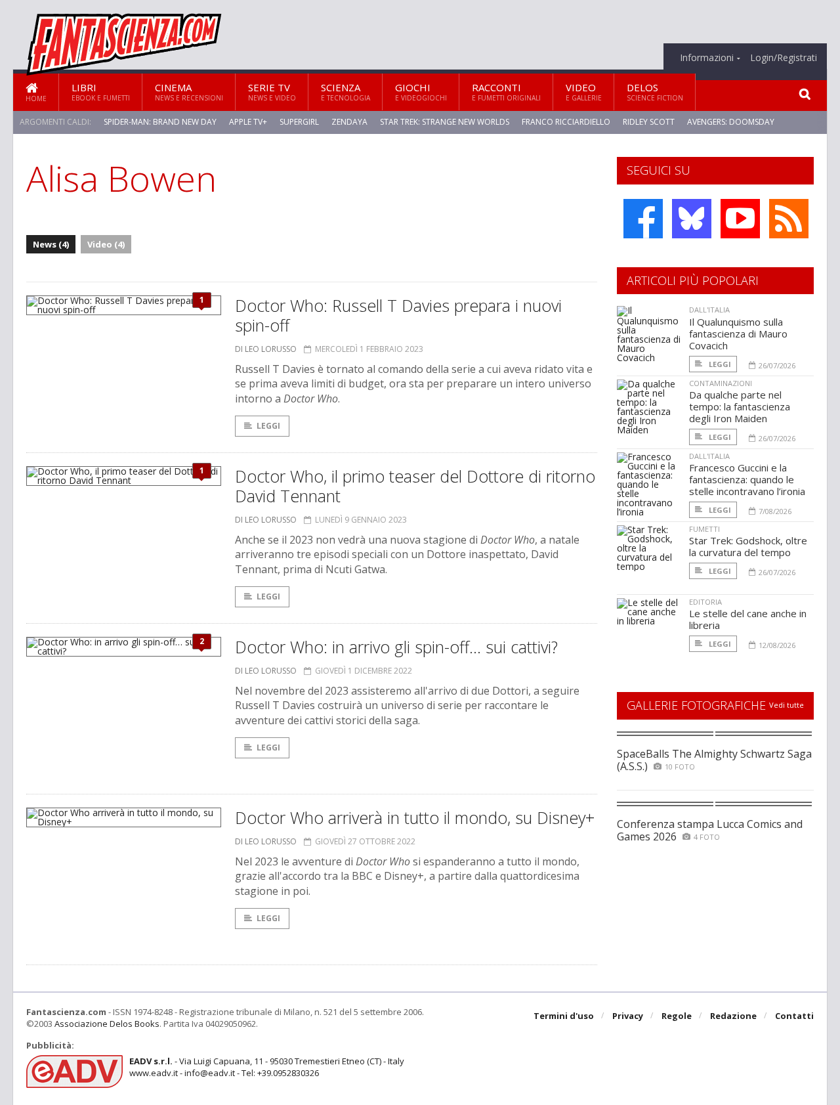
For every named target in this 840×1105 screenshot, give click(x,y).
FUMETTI (704, 528)
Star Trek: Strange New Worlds (444, 121)
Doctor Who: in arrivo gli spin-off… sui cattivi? (396, 647)
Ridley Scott (649, 121)
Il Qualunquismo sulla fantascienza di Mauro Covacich (738, 333)
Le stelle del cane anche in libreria (748, 619)
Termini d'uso (564, 1016)
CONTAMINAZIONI (720, 383)
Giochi (421, 91)
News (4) (51, 244)
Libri (101, 91)
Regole (677, 1016)
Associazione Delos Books (106, 1023)
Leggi (268, 425)
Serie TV (272, 91)
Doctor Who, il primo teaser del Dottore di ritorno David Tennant (415, 486)
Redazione (733, 1016)
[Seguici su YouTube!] (740, 218)
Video (584, 91)
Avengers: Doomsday (730, 121)
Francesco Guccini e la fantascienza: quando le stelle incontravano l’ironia (747, 479)
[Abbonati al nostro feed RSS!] (788, 218)
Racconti (506, 91)
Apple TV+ (248, 121)
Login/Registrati (783, 57)
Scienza (345, 91)
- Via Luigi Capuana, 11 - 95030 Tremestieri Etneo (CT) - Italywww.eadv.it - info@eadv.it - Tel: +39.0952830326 (266, 1067)
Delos (655, 91)
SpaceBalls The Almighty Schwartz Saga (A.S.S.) (714, 760)
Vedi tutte (786, 705)
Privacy (627, 1016)
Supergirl (299, 121)
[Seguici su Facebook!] (643, 218)
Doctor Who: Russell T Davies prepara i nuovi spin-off (398, 315)
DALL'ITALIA (709, 309)
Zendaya (349, 121)
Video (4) (106, 244)
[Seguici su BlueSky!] (691, 218)
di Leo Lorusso (266, 349)
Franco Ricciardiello (566, 121)
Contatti (794, 1016)
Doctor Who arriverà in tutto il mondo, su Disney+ (415, 817)
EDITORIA (705, 601)
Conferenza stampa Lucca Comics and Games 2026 (710, 830)
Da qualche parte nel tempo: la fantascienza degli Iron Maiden (739, 406)
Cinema (189, 91)
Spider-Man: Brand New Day (160, 121)
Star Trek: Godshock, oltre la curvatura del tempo (748, 546)
